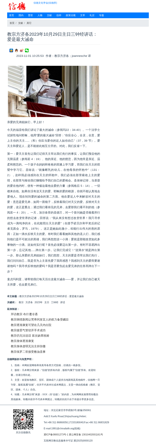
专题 (101, 15)
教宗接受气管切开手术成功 (28, 330)
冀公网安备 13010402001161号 (86, 434)
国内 (21, 15)
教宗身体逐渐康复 (22, 341)
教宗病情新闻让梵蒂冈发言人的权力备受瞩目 (40, 319)
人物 (39, 15)
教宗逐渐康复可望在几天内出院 (31, 325)
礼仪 (92, 15)
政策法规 (71, 15)
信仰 (58, 15)
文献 (49, 15)
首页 (11, 15)
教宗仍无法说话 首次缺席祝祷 (30, 335)
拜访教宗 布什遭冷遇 (24, 314)
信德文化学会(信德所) (45, 3)
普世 (30, 15)
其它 (29, 23)
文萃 (82, 15)
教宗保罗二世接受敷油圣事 (28, 351)
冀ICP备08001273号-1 (56, 434)
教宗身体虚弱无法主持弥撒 (28, 346)
